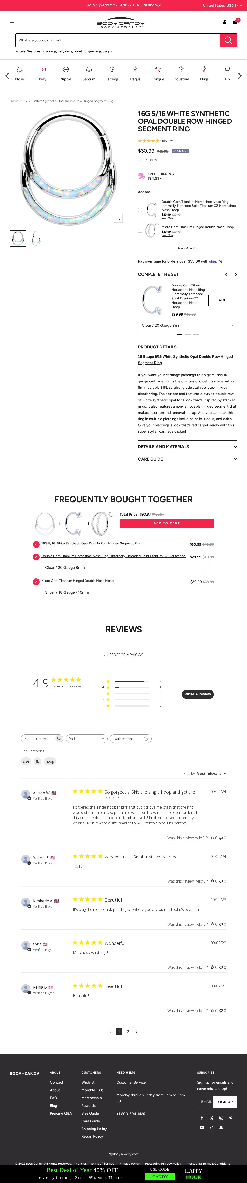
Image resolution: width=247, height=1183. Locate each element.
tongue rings (92, 51)
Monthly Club (92, 1090)
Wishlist (88, 1082)
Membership (92, 1098)
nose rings (49, 51)
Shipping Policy (94, 1129)
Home (14, 101)
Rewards (89, 1105)
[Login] (224, 23)
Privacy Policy (130, 1163)
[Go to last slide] (223, 274)
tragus (107, 51)
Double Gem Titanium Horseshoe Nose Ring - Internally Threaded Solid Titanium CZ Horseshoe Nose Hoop (188, 296)
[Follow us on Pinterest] (231, 1118)
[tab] (179, 334)
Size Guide (90, 1113)
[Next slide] (232, 274)
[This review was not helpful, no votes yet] (221, 838)
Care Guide (91, 1121)
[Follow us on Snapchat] (221, 1127)
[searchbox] (38, 738)
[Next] (239, 75)
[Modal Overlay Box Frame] (123, 1174)
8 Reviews (167, 141)
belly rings (65, 51)
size (26, 761)
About (55, 1090)
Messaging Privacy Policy (163, 1163)
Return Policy (92, 1136)
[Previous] (7, 75)
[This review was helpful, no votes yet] (212, 838)
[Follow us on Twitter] (211, 1118)
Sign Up (225, 1102)
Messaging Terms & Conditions (208, 1163)
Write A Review (198, 694)
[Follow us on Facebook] (202, 1118)
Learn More (167, 217)
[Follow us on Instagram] (221, 1118)
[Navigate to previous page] (110, 1031)
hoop (50, 761)
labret (78, 51)
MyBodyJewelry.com (123, 1154)
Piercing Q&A (61, 1113)
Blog (53, 1105)
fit (37, 761)
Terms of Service (102, 1163)
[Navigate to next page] (137, 1031)
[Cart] (235, 23)
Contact (56, 1082)
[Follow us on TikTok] (211, 1127)
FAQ (53, 1098)
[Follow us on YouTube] (202, 1127)
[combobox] (87, 738)
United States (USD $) (220, 5)
